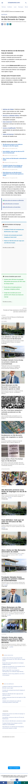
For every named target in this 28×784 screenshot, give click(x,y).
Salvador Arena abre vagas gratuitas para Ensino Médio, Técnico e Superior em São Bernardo (12, 639)
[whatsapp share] (10, 24)
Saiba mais (12, 779)
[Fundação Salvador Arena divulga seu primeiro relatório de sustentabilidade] (13, 352)
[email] (10, 782)
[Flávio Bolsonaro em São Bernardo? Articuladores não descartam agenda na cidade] (13, 377)
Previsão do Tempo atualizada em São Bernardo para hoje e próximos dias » (15, 310)
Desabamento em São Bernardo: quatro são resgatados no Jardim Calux (12, 437)
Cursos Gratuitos (8, 655)
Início (2, 10)
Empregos (20, 6)
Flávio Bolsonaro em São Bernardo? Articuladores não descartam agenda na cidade (13, 174)
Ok (17, 779)
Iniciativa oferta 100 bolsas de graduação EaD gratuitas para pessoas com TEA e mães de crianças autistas (14, 281)
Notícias (4, 6)
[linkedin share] (8, 24)
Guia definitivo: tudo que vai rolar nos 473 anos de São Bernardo (13, 152)
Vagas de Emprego (8, 134)
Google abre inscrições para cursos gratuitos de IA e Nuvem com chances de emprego (13, 294)
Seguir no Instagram (14, 767)
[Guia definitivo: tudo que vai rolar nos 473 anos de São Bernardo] (13, 329)
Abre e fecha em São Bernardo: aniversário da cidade (15, 159)
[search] (26, 3)
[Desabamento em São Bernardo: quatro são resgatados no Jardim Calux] (13, 427)
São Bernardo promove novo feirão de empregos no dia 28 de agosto (12, 145)
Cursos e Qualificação (9, 128)
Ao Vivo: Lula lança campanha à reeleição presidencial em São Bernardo (11, 412)
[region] (14, 97)
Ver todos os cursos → (7, 301)
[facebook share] (2, 24)
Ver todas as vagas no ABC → (9, 247)
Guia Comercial (7, 121)
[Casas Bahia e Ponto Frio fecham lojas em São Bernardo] (13, 451)
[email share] (5, 24)
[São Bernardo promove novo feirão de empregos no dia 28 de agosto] (14, 478)
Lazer (15, 6)
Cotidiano (9, 6)
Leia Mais (10, 497)
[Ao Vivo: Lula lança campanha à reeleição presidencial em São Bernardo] (13, 402)
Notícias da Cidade (8, 109)
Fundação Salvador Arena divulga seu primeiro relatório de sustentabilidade (12, 166)
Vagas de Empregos (9, 683)
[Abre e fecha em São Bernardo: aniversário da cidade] (14, 538)
